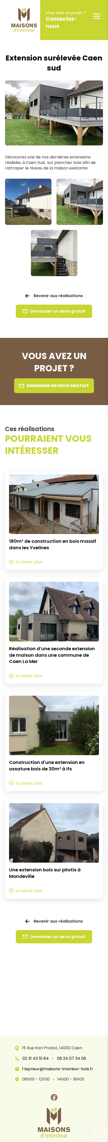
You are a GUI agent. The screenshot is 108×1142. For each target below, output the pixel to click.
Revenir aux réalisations (58, 296)
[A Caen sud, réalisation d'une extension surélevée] (54, 253)
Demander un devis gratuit (57, 311)
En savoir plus (29, 562)
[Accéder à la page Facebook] (54, 1097)
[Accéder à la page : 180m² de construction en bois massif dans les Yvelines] (54, 504)
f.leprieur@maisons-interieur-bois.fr (57, 1069)
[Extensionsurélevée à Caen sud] (80, 202)
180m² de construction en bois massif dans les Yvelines (52, 544)
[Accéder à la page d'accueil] (20, 20)
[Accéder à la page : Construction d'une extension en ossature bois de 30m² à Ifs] (54, 725)
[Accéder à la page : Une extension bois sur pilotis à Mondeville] (54, 833)
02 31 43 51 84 (35, 1058)
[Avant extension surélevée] (28, 202)
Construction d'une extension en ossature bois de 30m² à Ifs (47, 765)
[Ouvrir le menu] (96, 16)
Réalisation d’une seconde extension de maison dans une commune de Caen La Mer (52, 655)
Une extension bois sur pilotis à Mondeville (45, 873)
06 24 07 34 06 (71, 1058)
